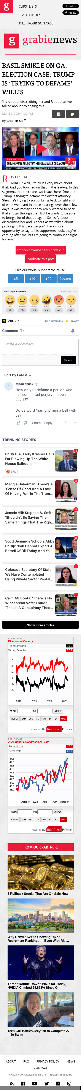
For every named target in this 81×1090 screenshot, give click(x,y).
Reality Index (30, 15)
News (71, 1061)
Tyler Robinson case (36, 23)
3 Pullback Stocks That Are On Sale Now (38, 893)
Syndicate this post (40, 259)
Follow (72, 12)
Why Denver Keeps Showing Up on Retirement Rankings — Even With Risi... (38, 938)
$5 (16, 278)
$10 (32, 278)
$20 (49, 278)
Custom (65, 278)
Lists (33, 6)
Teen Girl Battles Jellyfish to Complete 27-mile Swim (39, 1032)
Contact (41, 1068)
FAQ (26, 1061)
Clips (23, 6)
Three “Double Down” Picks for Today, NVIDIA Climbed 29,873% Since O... (37, 985)
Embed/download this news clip (40, 250)
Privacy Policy (48, 1061)
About (11, 1061)
